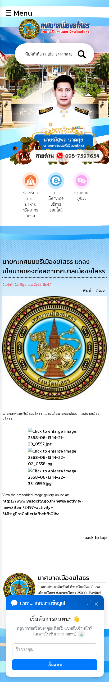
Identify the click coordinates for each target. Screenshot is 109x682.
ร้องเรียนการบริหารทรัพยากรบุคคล (29, 204)
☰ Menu (18, 13)
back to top (95, 537)
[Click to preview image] (54, 347)
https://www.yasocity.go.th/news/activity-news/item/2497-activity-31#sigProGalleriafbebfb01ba (43, 507)
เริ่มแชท (54, 664)
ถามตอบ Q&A (80, 196)
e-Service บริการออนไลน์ (54, 201)
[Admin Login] (81, 634)
